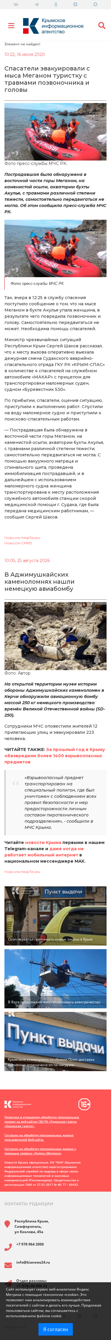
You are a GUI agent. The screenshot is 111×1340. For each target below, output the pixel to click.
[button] (102, 26)
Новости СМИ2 (18, 543)
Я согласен (55, 1329)
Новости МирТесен (22, 537)
